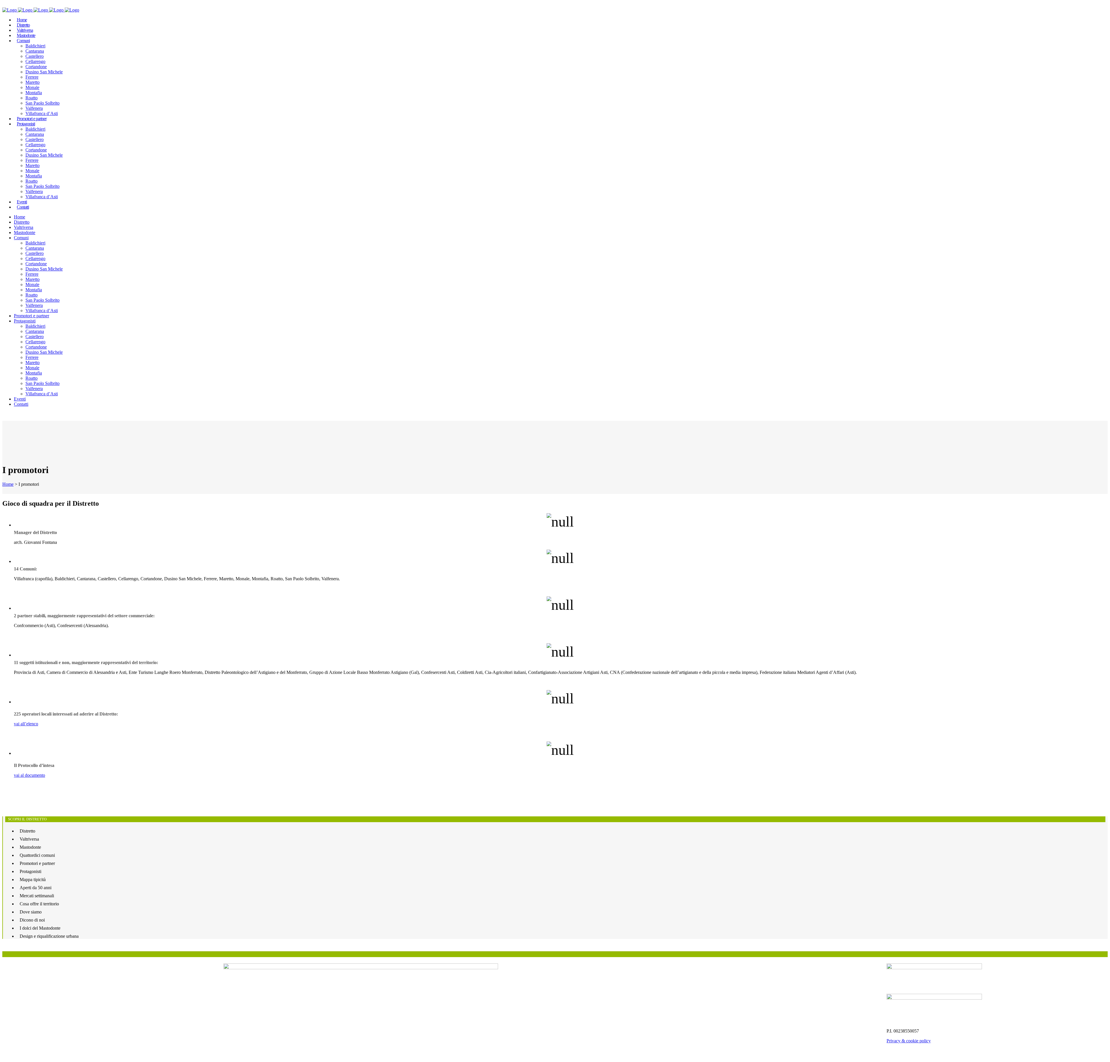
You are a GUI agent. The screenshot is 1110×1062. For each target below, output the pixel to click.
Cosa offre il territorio (39, 903)
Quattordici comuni (37, 855)
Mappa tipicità (33, 879)
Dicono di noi (32, 920)
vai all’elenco (26, 723)
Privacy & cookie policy (909, 1040)
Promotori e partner (37, 863)
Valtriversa (29, 839)
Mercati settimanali (37, 895)
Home (8, 484)
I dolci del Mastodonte (40, 928)
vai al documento (29, 775)
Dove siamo (31, 911)
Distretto (27, 831)
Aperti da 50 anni (35, 887)
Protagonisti (30, 871)
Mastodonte (30, 847)
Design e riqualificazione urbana (49, 936)
